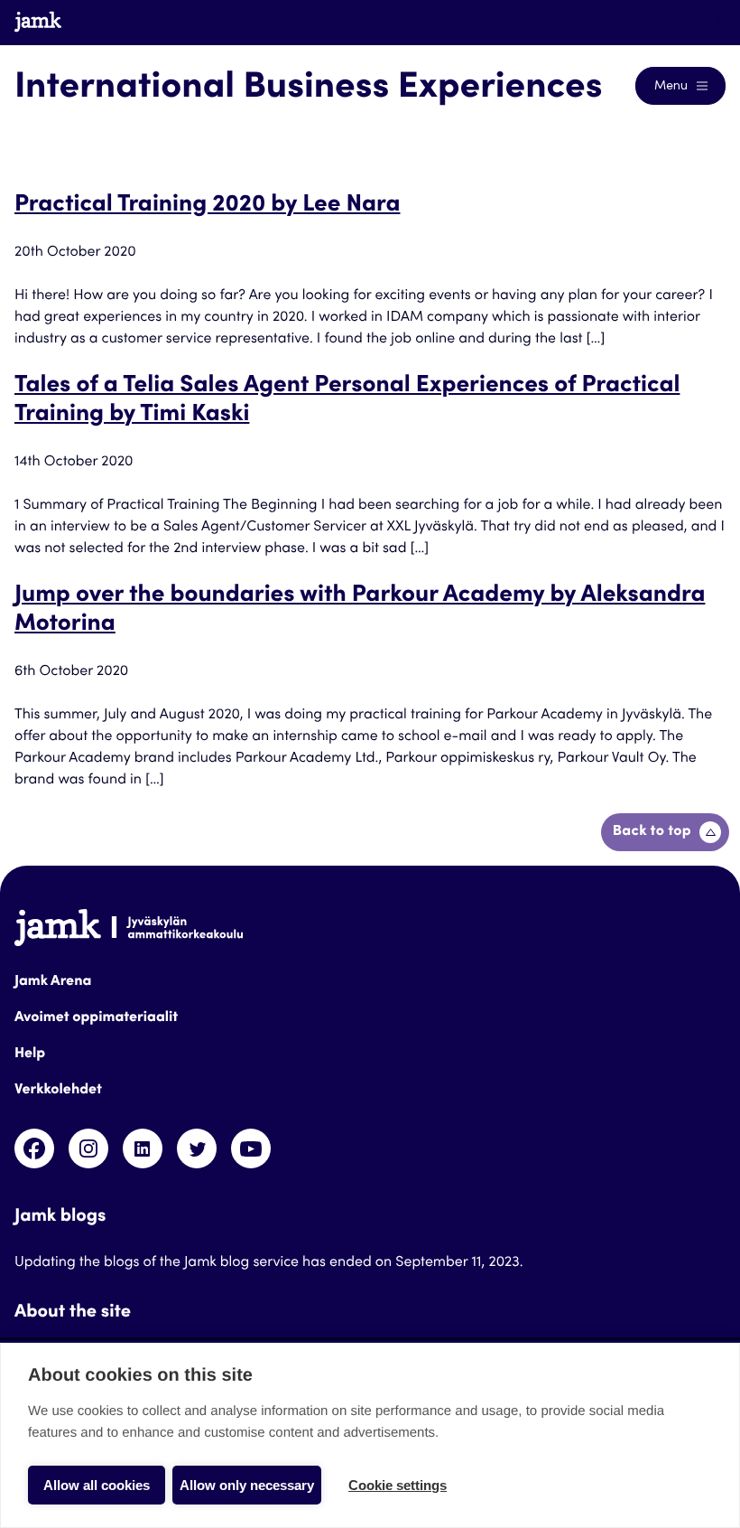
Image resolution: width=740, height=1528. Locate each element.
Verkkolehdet (58, 1090)
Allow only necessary (247, 1485)
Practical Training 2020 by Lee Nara (207, 206)
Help (29, 1054)
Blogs (691, 21)
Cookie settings (397, 1485)
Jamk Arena (52, 982)
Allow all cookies (96, 1485)
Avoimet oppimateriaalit (96, 1018)
